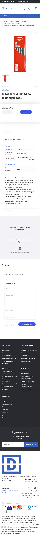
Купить (24, 112)
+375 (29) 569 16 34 (8, 1)
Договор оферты (7, 404)
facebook (4, 490)
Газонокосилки (25, 353)
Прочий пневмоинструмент (29, 392)
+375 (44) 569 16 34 (29, 491)
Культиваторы (25, 364)
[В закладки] (30, 32)
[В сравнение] (35, 32)
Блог (3, 415)
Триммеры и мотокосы (28, 358)
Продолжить (27, 324)
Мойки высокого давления (29, 350)
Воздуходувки (25, 361)
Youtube (4, 493)
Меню (5, 15)
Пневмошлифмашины (27, 381)
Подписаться (31, 444)
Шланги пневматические (28, 389)
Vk (17, 490)
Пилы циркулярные (7, 355)
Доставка (5, 409)
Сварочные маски (7, 386)
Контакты (5, 412)
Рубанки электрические (9, 358)
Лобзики (4, 353)
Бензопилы (24, 355)
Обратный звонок (23, 1)
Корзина (36, 10)
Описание (7, 132)
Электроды (5, 389)
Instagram (12, 490)
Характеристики (9, 211)
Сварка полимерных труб (9, 384)
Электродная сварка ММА (9, 376)
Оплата (4, 418)
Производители (6, 407)
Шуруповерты (6, 350)
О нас (3, 401)
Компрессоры (25, 373)
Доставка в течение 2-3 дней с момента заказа (20, 228)
